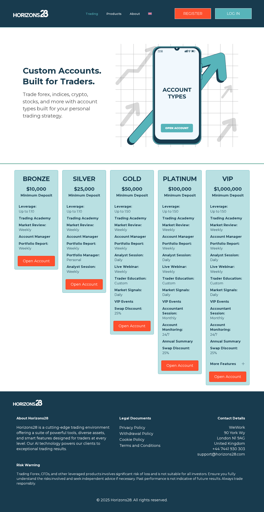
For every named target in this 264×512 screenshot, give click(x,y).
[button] (227, 363)
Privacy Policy (132, 427)
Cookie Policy (131, 439)
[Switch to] (150, 13)
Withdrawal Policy (136, 433)
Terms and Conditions (139, 445)
